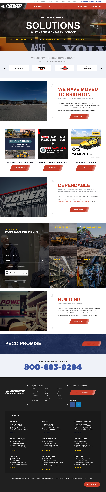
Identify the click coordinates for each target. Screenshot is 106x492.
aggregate (61, 201)
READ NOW (91, 344)
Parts (58, 393)
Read (78, 116)
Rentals (46, 393)
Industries (42, 1)
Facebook (72, 404)
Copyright (88, 478)
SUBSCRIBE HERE (81, 392)
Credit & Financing (72, 1)
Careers (36, 1)
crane (74, 201)
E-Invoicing (50, 1)
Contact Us (96, 6)
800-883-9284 (53, 367)
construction (68, 201)
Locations (82, 6)
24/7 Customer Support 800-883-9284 (91, 1)
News (45, 400)
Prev (4, 68)
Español (63, 1)
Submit (15, 281)
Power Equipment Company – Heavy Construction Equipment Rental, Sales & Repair (41, 478)
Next (100, 68)
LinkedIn (78, 404)
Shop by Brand (37, 6)
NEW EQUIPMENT (18, 39)
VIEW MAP (13, 433)
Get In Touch (92, 484)
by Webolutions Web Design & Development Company (53, 483)
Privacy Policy (77, 478)
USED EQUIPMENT (50, 39)
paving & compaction (83, 201)
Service (34, 398)
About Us (57, 1)
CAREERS (79, 39)
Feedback (59, 398)
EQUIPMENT (52, 6)
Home (33, 388)
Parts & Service (67, 6)
